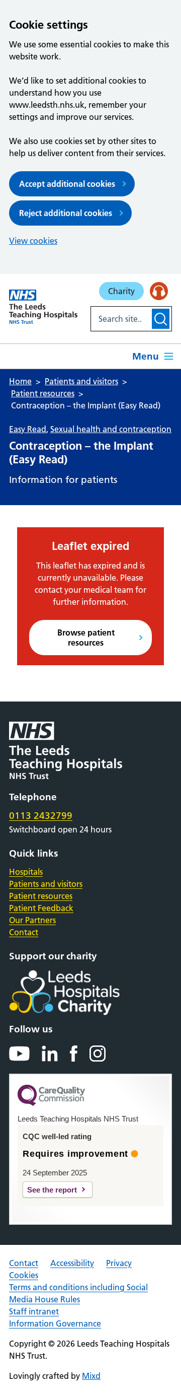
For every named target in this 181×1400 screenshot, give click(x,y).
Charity (121, 291)
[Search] (160, 319)
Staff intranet (34, 1311)
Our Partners (32, 920)
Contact (23, 932)
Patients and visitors (45, 884)
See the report (52, 1189)
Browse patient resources (86, 637)
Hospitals (26, 872)
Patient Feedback (41, 908)
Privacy (119, 1263)
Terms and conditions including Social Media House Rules (78, 1293)
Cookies (23, 1275)
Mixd (91, 1376)
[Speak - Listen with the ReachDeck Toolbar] (159, 291)
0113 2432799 (40, 815)
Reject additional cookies (65, 213)
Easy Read (27, 429)
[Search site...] (120, 319)
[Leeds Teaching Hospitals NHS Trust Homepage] (43, 307)
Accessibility (72, 1263)
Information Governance (55, 1323)
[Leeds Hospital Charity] (80, 992)
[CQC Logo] (51, 1103)
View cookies (33, 241)
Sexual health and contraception (110, 429)
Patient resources (40, 896)
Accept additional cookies (67, 184)
